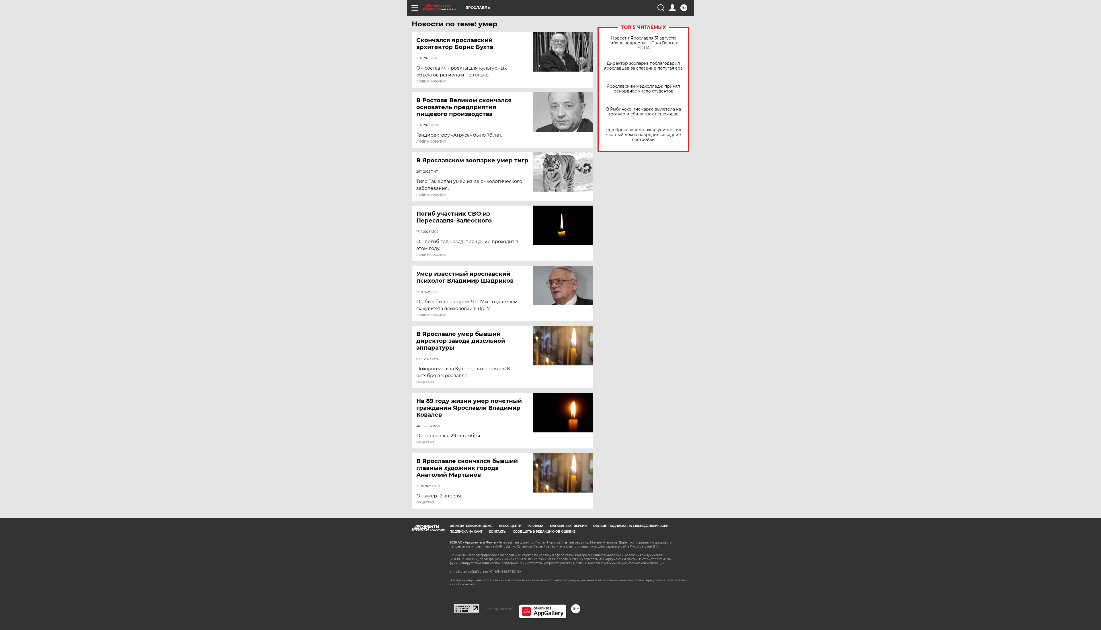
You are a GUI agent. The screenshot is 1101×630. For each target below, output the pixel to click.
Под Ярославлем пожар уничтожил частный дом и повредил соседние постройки (643, 134)
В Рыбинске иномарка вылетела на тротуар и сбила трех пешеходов (643, 112)
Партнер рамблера (499, 609)
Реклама (535, 526)
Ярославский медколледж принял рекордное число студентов (643, 89)
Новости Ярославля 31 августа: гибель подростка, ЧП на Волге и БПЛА (643, 43)
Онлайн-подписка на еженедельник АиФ (630, 526)
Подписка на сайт (466, 531)
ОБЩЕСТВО (425, 382)
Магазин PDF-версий (568, 526)
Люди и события (431, 81)
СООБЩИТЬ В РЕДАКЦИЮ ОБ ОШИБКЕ (544, 531)
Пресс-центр (510, 526)
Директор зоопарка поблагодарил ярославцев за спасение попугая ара (643, 66)
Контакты (497, 531)
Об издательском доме (471, 526)
